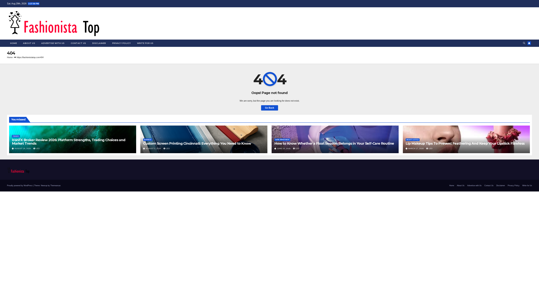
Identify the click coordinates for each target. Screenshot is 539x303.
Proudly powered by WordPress (20, 185)
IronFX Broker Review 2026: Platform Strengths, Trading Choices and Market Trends (68, 141)
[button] (524, 43)
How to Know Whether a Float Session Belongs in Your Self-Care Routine (334, 143)
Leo (38, 149)
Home (13, 43)
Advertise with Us (53, 43)
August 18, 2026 (23, 149)
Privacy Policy (121, 43)
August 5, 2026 (154, 149)
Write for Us (145, 43)
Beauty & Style (412, 139)
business (147, 139)
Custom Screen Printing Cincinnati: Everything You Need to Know (197, 143)
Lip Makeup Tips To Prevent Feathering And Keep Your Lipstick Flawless (465, 143)
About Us (29, 43)
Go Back (269, 108)
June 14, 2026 (284, 149)
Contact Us (78, 43)
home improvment (282, 139)
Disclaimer (99, 43)
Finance (16, 136)
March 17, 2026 (416, 149)
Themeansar (55, 185)
